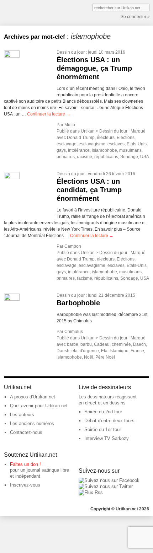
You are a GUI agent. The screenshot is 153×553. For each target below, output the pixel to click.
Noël (88, 357)
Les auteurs (22, 414)
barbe (72, 344)
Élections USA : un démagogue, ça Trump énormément (94, 68)
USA (144, 156)
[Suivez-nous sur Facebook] (109, 480)
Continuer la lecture (48, 114)
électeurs (106, 137)
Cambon (72, 246)
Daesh (63, 350)
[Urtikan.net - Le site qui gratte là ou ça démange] (30, 12)
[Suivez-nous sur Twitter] (106, 486)
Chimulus (73, 331)
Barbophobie (78, 303)
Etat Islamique (114, 350)
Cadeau (102, 344)
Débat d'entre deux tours (109, 420)
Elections (125, 137)
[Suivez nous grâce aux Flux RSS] (91, 492)
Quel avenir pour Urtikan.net (39, 405)
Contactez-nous (26, 432)
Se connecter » (135, 16)
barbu (86, 344)
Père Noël (105, 357)
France (137, 350)
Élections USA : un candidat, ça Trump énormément (89, 189)
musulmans (130, 150)
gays (61, 150)
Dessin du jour (71, 52)
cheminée (121, 344)
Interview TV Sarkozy (106, 438)
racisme (84, 156)
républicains (106, 156)
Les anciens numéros (32, 423)
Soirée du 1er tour (102, 429)
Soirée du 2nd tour (103, 411)
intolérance (79, 150)
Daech (139, 344)
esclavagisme (92, 143)
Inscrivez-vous (25, 485)
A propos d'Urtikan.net (32, 396)
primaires (66, 156)
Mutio (69, 124)
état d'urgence (85, 350)
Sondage (129, 156)
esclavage (66, 143)
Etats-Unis (137, 143)
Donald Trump (81, 137)
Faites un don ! (25, 464)
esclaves (116, 143)
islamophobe (104, 150)
